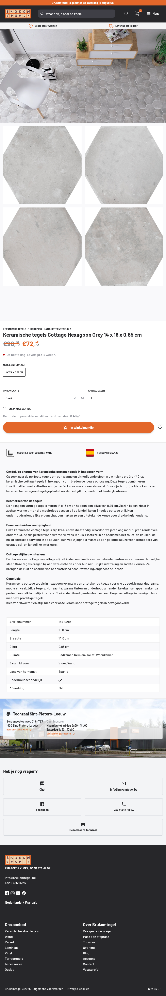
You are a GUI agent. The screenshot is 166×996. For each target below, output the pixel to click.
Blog (86, 953)
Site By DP (154, 989)
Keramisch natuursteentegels (49, 329)
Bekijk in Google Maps (17, 729)
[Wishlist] (126, 14)
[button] (160, 427)
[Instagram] (13, 893)
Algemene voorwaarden (48, 989)
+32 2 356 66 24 (15, 883)
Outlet (9, 969)
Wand (9, 936)
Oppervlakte (11, 390)
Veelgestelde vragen (98, 931)
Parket (9, 942)
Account (89, 958)
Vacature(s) (91, 969)
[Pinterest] (24, 893)
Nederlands (13, 902)
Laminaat (11, 947)
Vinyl (8, 953)
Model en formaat (14, 364)
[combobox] (76, 14)
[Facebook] (7, 893)
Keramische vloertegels (22, 931)
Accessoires (13, 964)
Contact (88, 964)
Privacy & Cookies (78, 989)
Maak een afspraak (96, 936)
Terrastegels (14, 958)
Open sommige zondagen (59, 733)
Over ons (89, 947)
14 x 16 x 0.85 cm (14, 372)
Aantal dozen (96, 390)
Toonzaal (89, 942)
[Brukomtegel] (18, 13)
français (31, 902)
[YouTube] (18, 893)
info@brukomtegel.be (20, 878)
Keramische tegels (15, 329)
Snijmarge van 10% (20, 408)
